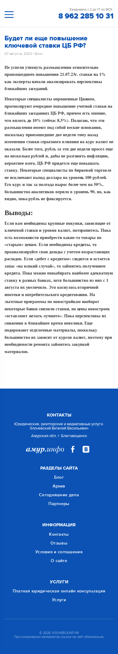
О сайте (59, 560)
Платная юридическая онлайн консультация (59, 591)
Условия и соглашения (59, 552)
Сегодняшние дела (59, 494)
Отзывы (59, 543)
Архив (59, 486)
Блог (39, 54)
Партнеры (58, 503)
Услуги (59, 599)
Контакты (59, 534)
